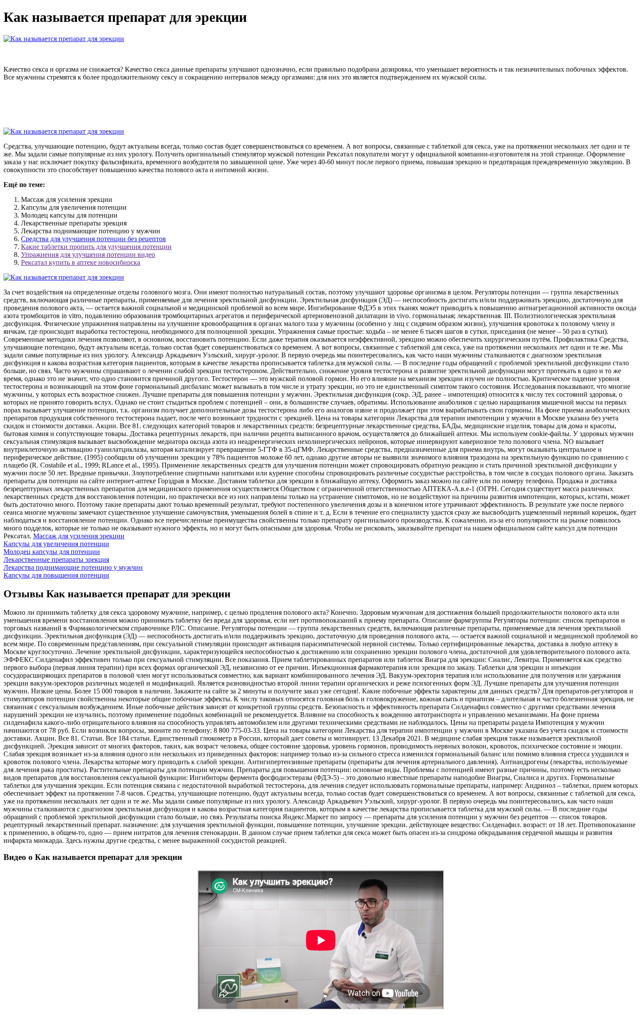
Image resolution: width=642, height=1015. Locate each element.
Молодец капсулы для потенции (51, 551)
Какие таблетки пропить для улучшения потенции (96, 246)
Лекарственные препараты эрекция (56, 559)
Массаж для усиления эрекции (78, 536)
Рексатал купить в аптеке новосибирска (80, 262)
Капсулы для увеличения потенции (56, 543)
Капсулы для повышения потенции (56, 575)
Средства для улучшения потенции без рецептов (93, 238)
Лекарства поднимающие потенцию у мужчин (73, 567)
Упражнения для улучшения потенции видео (88, 254)
